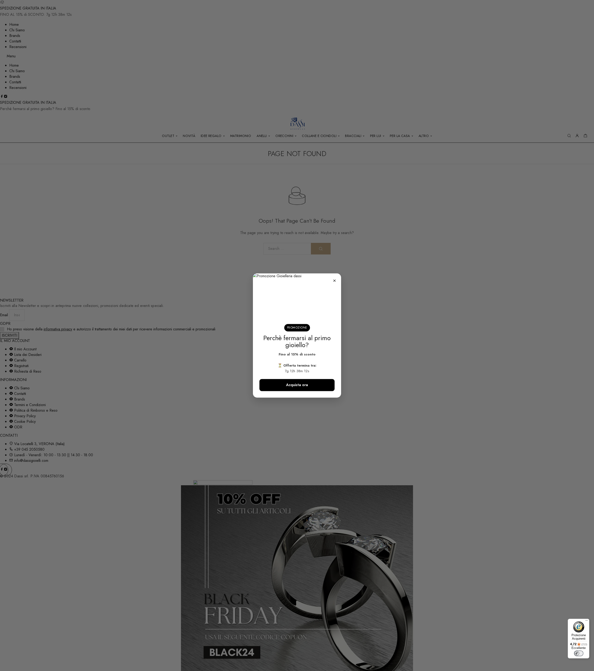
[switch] (578, 653)
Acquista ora (297, 385)
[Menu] (586, 621)
